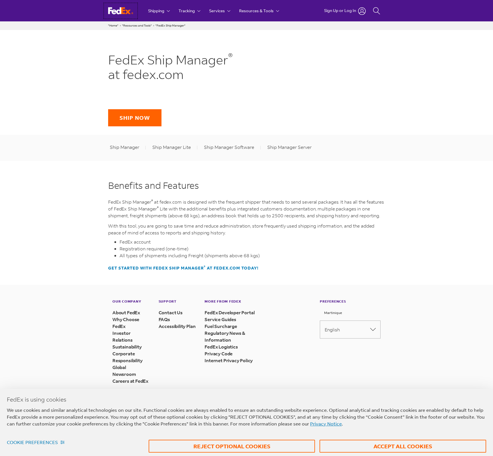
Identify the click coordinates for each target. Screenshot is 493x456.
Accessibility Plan (177, 326)
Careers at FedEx (130, 381)
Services (217, 10)
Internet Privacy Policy (229, 360)
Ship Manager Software (229, 147)
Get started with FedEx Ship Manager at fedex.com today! (183, 268)
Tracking (187, 10)
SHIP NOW (135, 117)
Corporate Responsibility (127, 356)
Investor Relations (122, 336)
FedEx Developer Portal (229, 312)
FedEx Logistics (221, 347)
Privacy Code (219, 353)
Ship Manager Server (289, 147)
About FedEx (126, 312)
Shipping (156, 10)
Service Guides (220, 319)
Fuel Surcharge (221, 326)
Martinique (332, 313)
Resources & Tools (256, 10)
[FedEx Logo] (126, 10)
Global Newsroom (124, 370)
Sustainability (127, 347)
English (332, 330)
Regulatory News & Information (225, 336)
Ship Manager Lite (171, 147)
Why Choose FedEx (125, 322)
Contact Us (171, 312)
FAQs (164, 319)
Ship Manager (124, 147)
